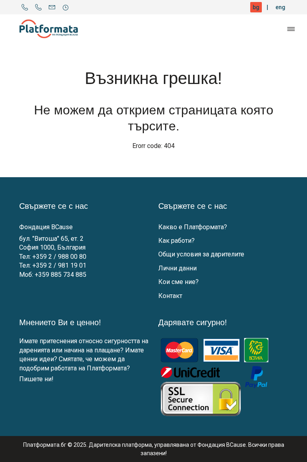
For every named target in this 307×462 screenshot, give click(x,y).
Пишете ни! (36, 379)
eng (280, 7)
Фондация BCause (46, 227)
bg (256, 7)
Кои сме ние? (178, 282)
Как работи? (176, 240)
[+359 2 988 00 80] (24, 7)
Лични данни (177, 268)
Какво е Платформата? (192, 227)
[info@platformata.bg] (52, 7)
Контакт (170, 296)
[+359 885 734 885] (38, 7)
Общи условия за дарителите (201, 254)
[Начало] (48, 28)
